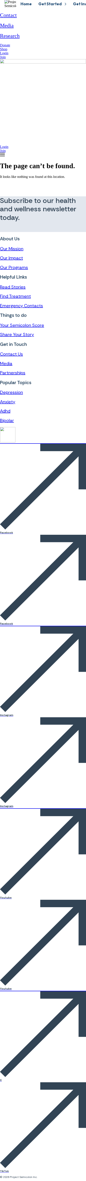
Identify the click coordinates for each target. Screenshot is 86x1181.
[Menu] (2, 154)
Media (7, 25)
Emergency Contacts (21, 305)
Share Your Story (17, 334)
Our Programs (14, 267)
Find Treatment (15, 296)
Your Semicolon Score (22, 325)
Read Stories (13, 287)
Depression (11, 392)
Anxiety (7, 402)
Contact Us (11, 354)
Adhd (5, 411)
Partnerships (12, 373)
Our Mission (11, 249)
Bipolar (7, 420)
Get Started (50, 3)
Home (26, 3)
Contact (8, 15)
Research (10, 36)
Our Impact (11, 258)
